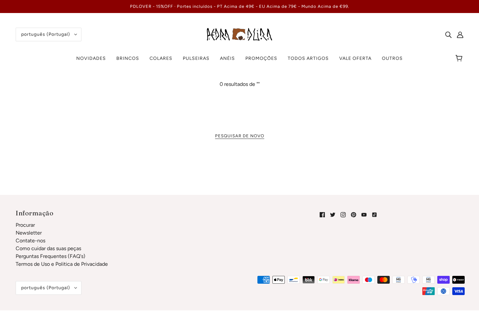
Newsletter (29, 233)
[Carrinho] (460, 58)
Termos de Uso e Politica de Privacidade (62, 264)
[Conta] (460, 34)
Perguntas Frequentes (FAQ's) (50, 256)
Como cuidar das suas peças (48, 248)
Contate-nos (30, 240)
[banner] (239, 34)
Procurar (25, 225)
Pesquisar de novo (239, 135)
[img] (448, 34)
